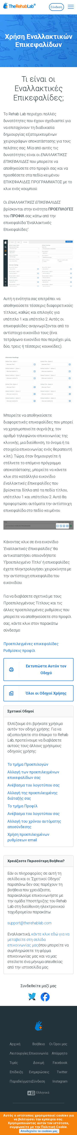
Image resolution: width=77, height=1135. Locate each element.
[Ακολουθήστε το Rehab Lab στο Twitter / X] (32, 997)
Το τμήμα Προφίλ (22, 806)
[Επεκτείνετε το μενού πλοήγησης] (69, 6)
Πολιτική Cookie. (54, 1127)
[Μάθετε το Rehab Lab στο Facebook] (43, 997)
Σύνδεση (56, 7)
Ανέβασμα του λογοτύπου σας (33, 785)
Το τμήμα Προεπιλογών (27, 764)
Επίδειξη (16, 1072)
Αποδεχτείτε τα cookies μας (39, 1131)
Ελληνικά (42, 1092)
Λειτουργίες (19, 1053)
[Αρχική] (27, 7)
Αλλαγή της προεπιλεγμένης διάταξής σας (32, 796)
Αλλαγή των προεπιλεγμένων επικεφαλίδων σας (33, 775)
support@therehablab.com (29, 923)
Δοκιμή (38, 1063)
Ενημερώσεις (38, 1072)
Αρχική (15, 1044)
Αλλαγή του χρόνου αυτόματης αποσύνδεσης (34, 824)
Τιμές (14, 1063)
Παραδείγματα (19, 1081)
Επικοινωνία (38, 1053)
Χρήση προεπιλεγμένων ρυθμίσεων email (28, 837)
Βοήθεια (38, 1044)
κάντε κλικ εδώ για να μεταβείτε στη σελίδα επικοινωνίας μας (38, 939)
